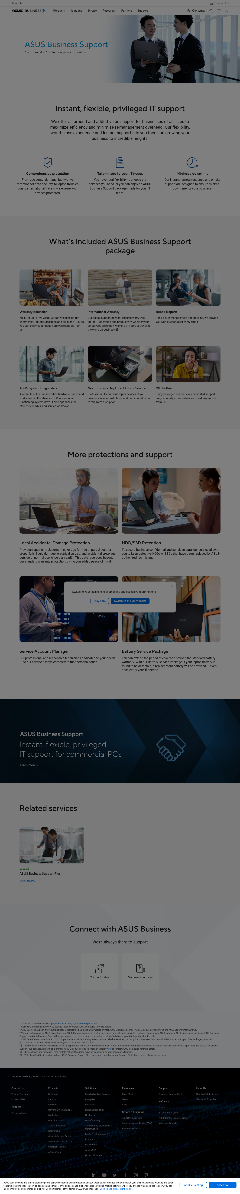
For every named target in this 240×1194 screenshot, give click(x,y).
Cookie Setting (193, 1185)
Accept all (222, 1185)
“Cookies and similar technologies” (116, 1189)
